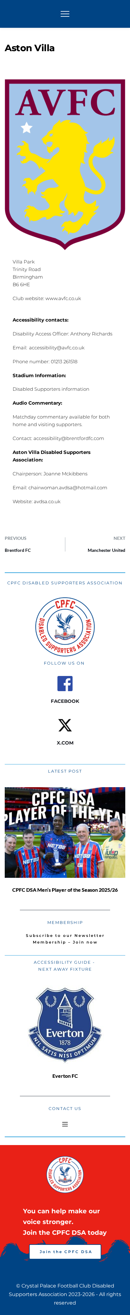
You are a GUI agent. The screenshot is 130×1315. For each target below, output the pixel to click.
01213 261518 (64, 362)
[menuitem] (65, 935)
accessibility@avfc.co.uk (57, 348)
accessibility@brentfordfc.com (68, 438)
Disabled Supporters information (51, 389)
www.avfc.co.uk (63, 298)
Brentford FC (18, 550)
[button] (65, 13)
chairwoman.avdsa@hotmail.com (67, 488)
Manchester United (106, 550)
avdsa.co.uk (47, 501)
